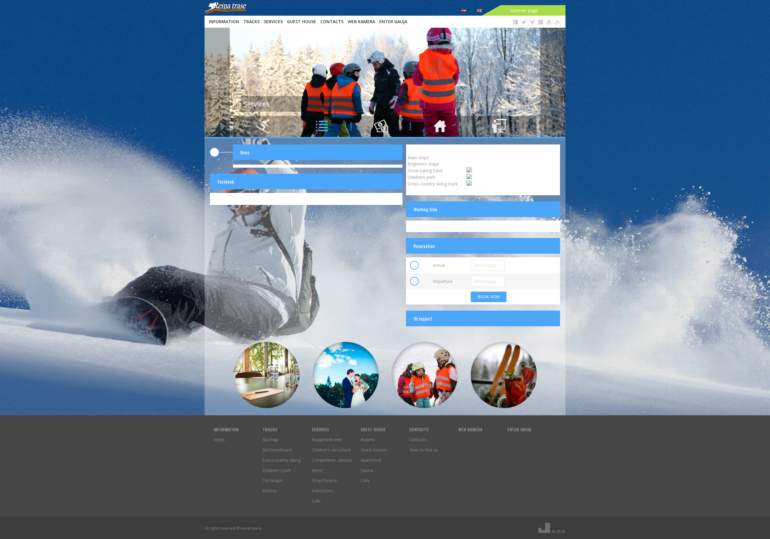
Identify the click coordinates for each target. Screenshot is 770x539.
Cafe (316, 501)
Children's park (277, 470)
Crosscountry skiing (281, 460)
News (219, 439)
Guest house (301, 21)
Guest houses (374, 450)
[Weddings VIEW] (346, 375)
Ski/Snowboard (277, 450)
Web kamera (361, 21)
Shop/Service (324, 480)
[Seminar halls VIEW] (266, 375)
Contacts (331, 21)
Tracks (251, 21)
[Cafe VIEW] (504, 375)
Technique (273, 480)
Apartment (371, 460)
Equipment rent (326, 439)
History (269, 491)
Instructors (322, 491)
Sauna (367, 470)
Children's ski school (331, 450)
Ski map (270, 439)
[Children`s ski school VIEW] (425, 375)
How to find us (423, 450)
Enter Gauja (393, 21)
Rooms (368, 439)
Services (273, 21)
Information (224, 21)
